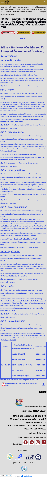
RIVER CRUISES (23, 7)
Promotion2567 (15, 9)
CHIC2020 (3, 7)
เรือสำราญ (12, 7)
